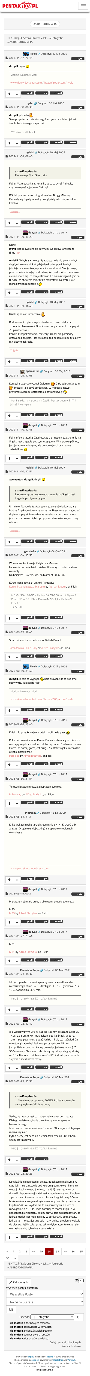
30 (49, 1251)
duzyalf (32, 232)
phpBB (31, 1356)
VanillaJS (71, 1360)
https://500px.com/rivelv (58, 83)
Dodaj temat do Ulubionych (65, 1342)
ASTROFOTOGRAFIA (45, 24)
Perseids (14, 756)
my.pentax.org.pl (45, 1369)
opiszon (35, 1360)
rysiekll (30, 152)
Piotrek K (30, 813)
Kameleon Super (30, 970)
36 (7, 1258)
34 (73, 1251)
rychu (30, 103)
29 (41, 1251)
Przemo (49, 1356)
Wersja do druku (71, 1346)
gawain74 (30, 551)
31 (57, 1251)
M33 (12, 913)
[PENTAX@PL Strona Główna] (20, 5)
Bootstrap (58, 1360)
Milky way (15, 794)
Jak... (46, 38)
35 (81, 1251)
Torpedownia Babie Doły (23, 648)
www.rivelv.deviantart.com (26, 83)
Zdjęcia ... (15, 212)
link (18, 253)
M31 (12, 952)
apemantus (32, 371)
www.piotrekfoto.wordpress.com (29, 868)
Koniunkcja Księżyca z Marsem (27, 587)
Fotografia (57, 38)
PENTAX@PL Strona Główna (23, 38)
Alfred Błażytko (50, 648)
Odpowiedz (20, 1282)
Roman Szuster (57, 587)
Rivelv (33, 54)
